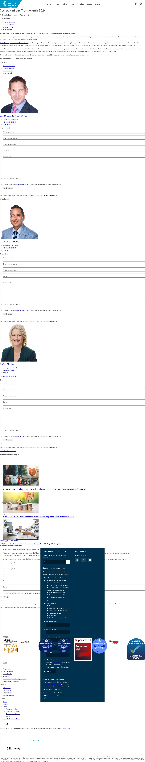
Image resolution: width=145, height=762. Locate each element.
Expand (2, 543)
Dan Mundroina (10, 242)
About (82, 4)
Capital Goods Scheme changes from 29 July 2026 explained (33, 543)
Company (6, 150)
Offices (5, 707)
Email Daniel (7, 124)
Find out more (34, 741)
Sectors (58, 4)
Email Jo (5, 373)
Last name (51, 629)
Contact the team (5, 376)
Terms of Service (48, 195)
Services (49, 4)
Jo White (7, 364)
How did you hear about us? (11, 178)
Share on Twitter (8, 27)
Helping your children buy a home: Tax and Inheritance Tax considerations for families (44, 489)
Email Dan (6, 250)
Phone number (10, 144)
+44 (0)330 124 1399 (9, 122)
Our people (6, 716)
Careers (89, 4)
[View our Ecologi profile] (13, 741)
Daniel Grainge (12, 15)
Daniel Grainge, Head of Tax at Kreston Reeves (14, 43)
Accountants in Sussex (12, 711)
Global (65, 4)
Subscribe (13, 376)
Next (5, 662)
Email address (10, 138)
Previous (6, 637)
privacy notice (22, 184)
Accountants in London (13, 714)
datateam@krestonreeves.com (52, 684)
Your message (7, 156)
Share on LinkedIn (8, 25)
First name (51, 622)
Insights (74, 4)
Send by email (7, 30)
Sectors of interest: (51, 603)
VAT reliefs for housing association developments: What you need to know (38, 516)
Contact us (66, 728)
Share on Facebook (9, 22)
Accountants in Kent (12, 709)
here (87, 55)
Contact (97, 4)
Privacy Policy (36, 195)
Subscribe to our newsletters (11, 719)
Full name (8, 132)
